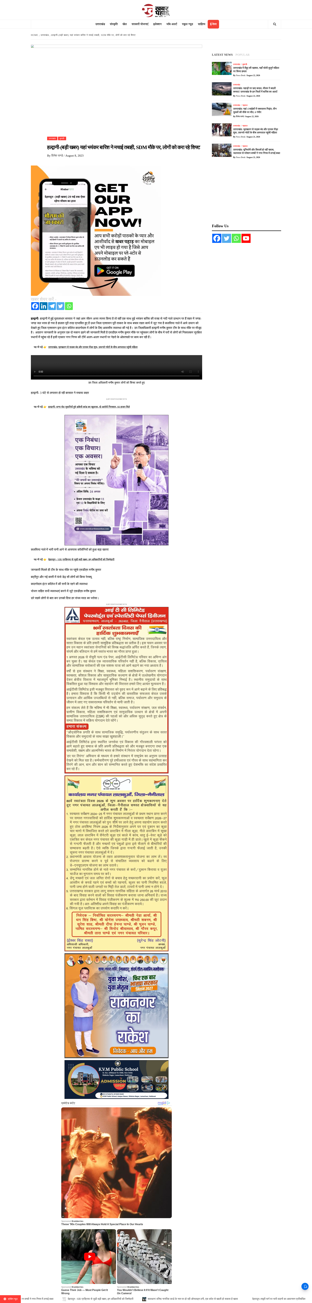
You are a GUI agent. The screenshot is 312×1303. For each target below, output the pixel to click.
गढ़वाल (245, 105)
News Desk (241, 75)
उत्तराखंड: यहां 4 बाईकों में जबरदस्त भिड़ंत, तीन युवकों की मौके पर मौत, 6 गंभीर (196, 1298)
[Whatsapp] (69, 306)
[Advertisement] (246, 193)
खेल (125, 24)
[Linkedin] (43, 306)
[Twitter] (60, 306)
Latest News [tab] (222, 54)
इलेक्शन (157, 24)
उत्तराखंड (100, 24)
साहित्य (201, 24)
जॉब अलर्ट (171, 24)
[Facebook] (35, 306)
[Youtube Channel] (246, 238)
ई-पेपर (213, 24)
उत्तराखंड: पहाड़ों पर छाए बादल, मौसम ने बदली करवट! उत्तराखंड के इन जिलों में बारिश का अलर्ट (102, 1298)
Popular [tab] (242, 54)
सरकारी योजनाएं (140, 24)
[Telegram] (52, 306)
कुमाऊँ (62, 138)
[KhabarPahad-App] (96, 230)
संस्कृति (114, 24)
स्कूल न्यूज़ (187, 24)
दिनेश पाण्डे (57, 155)
